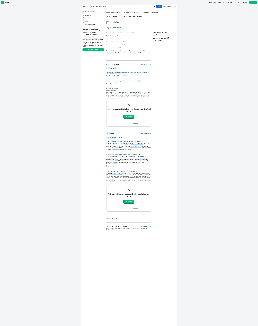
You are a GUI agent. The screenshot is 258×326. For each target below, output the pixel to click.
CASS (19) (121, 137)
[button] (229, 2)
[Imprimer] (154, 6)
